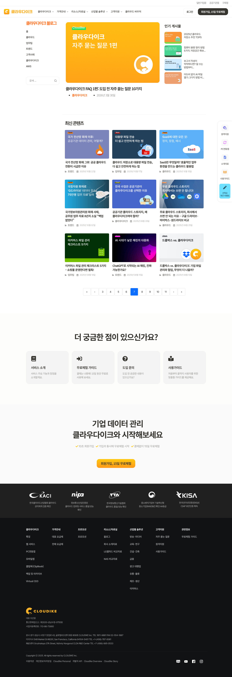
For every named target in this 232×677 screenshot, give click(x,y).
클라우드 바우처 (133, 11)
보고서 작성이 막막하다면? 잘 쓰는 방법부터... (193, 64)
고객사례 (30, 54)
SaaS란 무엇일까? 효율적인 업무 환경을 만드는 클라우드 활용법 (178, 164)
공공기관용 (214, 3)
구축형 (225, 3)
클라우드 (30, 37)
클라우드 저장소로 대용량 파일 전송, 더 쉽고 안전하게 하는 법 (133, 164)
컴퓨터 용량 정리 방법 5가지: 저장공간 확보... (194, 49)
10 (158, 291)
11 (166, 291)
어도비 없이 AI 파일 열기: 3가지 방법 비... (194, 76)
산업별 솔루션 (98, 11)
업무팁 (29, 43)
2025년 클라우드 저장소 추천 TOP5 (193, 36)
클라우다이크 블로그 (41, 23)
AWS (28, 66)
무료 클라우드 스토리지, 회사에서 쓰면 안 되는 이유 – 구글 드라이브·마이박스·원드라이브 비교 (179, 216)
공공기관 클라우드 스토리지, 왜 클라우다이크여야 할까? (130, 214)
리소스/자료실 (78, 11)
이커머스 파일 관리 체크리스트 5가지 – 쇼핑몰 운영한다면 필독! (85, 268)
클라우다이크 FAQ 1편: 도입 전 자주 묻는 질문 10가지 (104, 88)
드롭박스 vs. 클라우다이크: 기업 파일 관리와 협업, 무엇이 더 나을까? (180, 268)
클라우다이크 (44, 11)
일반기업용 (201, 3)
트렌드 (29, 48)
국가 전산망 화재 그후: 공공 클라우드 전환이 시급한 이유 (85, 164)
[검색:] (42, 80)
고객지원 (115, 11)
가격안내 (61, 11)
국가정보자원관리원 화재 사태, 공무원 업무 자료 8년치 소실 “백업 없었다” (84, 216)
